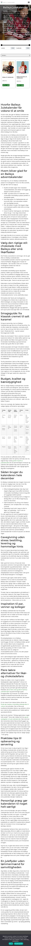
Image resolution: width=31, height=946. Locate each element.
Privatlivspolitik (18, 943)
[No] (28, 940)
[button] (28, 2)
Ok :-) (10, 943)
